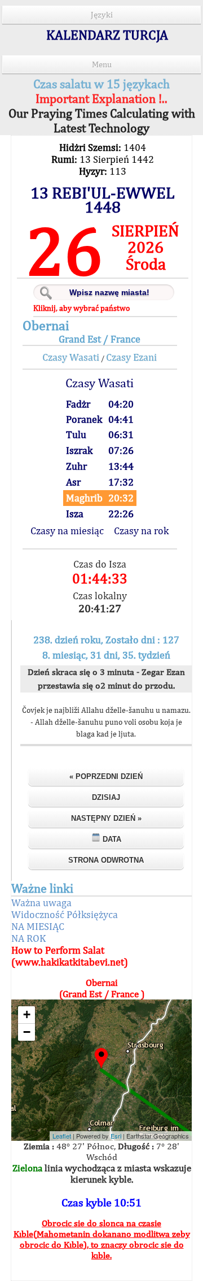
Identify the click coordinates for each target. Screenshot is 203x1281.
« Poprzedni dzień (106, 776)
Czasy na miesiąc (67, 530)
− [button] (26, 1032)
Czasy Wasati (70, 357)
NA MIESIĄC (37, 926)
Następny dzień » (106, 818)
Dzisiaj (106, 797)
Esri (116, 1135)
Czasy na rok (141, 530)
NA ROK (28, 938)
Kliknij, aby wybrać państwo (81, 308)
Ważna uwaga (41, 902)
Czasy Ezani (131, 357)
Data (110, 839)
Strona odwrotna (106, 860)
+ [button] (26, 1014)
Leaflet (61, 1135)
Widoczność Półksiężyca (64, 914)
